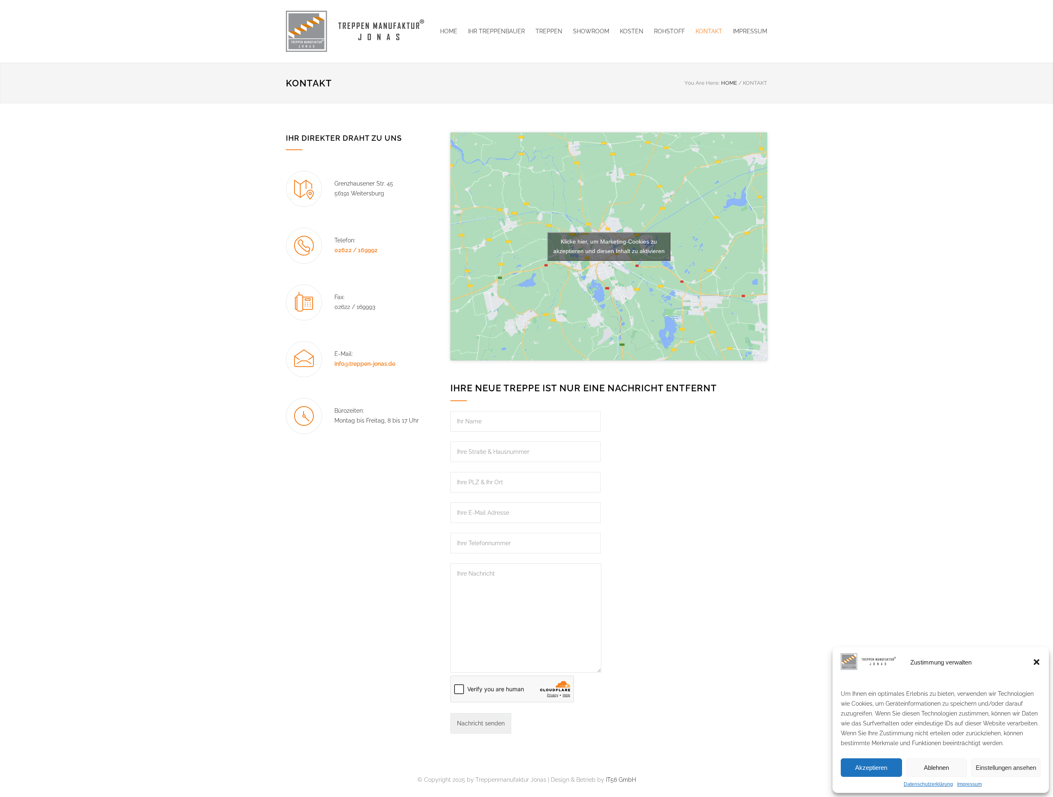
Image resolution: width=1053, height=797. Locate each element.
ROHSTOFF (669, 31)
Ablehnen (936, 767)
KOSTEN (631, 31)
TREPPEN (549, 31)
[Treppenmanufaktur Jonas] (362, 31)
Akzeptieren (871, 767)
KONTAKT (709, 31)
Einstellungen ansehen (1006, 767)
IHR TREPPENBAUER (496, 31)
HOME (448, 31)
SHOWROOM (591, 31)
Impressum (969, 784)
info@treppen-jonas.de (364, 363)
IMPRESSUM (750, 31)
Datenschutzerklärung (928, 784)
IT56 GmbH (621, 779)
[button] (1036, 662)
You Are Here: (702, 83)
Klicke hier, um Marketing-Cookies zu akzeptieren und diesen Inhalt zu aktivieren (609, 246)
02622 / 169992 (356, 250)
